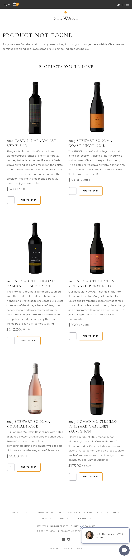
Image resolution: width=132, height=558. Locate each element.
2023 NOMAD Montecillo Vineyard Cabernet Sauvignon (92, 426)
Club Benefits (82, 518)
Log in (6, 4)
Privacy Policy (22, 512)
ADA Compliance (108, 512)
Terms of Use (45, 512)
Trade (64, 518)
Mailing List (47, 518)
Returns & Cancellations (75, 512)
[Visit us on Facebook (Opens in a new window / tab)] (63, 540)
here (118, 44)
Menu (121, 5)
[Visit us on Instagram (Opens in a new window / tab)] (68, 540)
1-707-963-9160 (46, 531)
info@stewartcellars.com (76, 531)
